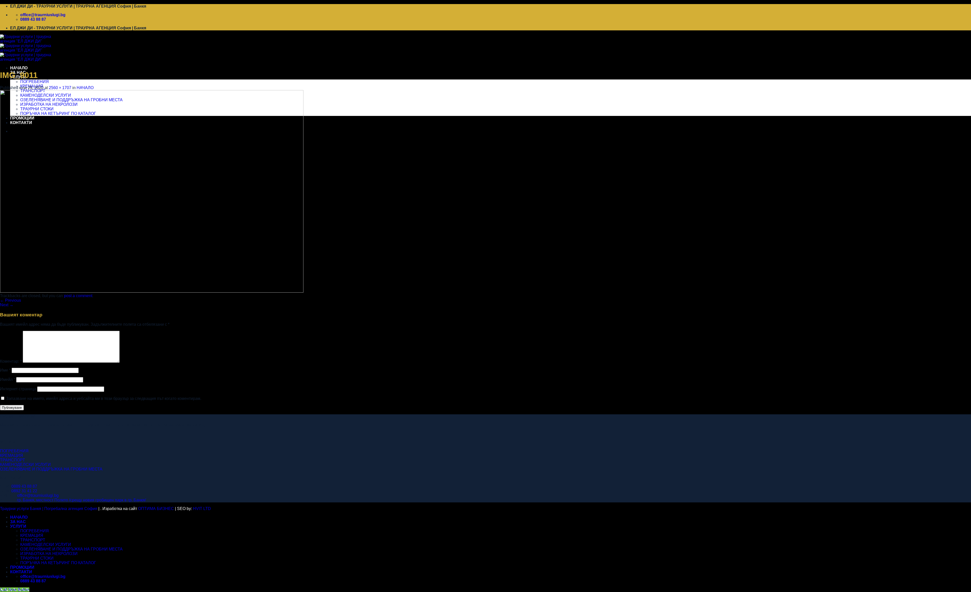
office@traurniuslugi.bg (38, 495)
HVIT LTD (202, 508)
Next (6, 305)
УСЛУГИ (18, 526)
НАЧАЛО (19, 68)
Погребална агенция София (70, 508)
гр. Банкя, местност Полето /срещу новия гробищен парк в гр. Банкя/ (81, 500)
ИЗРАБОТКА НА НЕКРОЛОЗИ (49, 554)
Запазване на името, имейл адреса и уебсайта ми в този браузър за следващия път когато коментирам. (103, 398)
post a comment (78, 296)
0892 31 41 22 (24, 491)
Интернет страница (18, 389)
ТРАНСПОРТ (12, 460)
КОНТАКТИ (21, 572)
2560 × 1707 (60, 88)
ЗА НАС (18, 522)
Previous (10, 300)
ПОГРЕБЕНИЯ (34, 81)
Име (5, 370)
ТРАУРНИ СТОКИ (37, 558)
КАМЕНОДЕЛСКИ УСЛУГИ (25, 464)
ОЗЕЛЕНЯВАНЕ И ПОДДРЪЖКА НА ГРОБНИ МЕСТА (51, 469)
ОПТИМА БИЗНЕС (156, 508)
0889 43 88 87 (24, 486)
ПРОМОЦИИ (22, 567)
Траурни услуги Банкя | (22, 508)
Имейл (7, 379)
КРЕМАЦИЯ (11, 455)
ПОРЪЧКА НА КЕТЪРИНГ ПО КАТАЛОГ (58, 563)
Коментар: (11, 361)
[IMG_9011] (151, 291)
